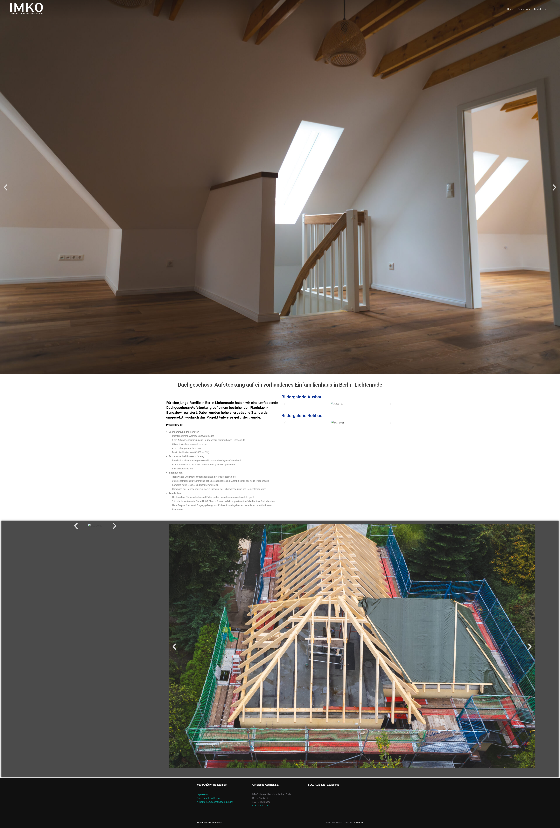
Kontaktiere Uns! (261, 805)
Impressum (202, 794)
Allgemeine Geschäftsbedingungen (215, 802)
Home (510, 9)
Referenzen (524, 9)
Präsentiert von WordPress (209, 822)
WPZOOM (358, 822)
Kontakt (538, 9)
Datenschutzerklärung (208, 798)
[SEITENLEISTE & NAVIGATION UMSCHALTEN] (554, 9)
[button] (5, 187)
